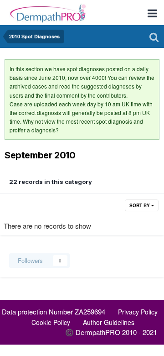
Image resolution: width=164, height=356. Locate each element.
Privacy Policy (138, 311)
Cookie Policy (50, 322)
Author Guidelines (108, 322)
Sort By (140, 205)
